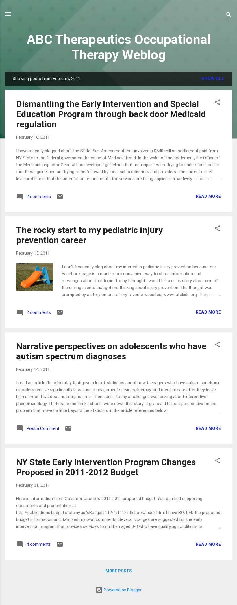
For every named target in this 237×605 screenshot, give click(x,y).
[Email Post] (59, 198)
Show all (212, 78)
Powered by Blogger (122, 590)
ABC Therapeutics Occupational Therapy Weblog (119, 47)
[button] (217, 103)
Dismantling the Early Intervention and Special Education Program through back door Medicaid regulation (111, 114)
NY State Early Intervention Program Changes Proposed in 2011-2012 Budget (106, 467)
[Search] (228, 16)
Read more (208, 196)
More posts (118, 571)
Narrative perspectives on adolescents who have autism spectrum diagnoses (111, 351)
